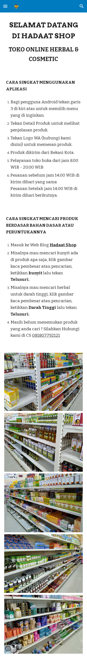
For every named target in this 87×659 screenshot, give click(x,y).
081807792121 (46, 335)
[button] (5, 6)
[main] (43, 41)
